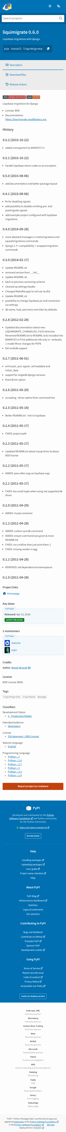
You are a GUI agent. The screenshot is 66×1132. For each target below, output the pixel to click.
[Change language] (58, 6)
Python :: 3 (14, 768)
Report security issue (33, 972)
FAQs (33, 878)
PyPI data (9, 608)
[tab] (33, 65)
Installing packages (31, 860)
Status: (33, 827)
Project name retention (31, 873)
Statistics (33, 905)
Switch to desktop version (33, 996)
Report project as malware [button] (33, 786)
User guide (31, 869)
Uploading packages (31, 864)
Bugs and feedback (33, 932)
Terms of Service (32, 968)
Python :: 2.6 (15, 760)
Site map (51, 1124)
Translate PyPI (31, 941)
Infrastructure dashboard (32, 900)
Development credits (31, 950)
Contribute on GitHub (31, 936)
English (12, 746)
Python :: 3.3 (15, 772)
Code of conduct (32, 977)
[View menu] (50, 6)
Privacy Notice (32, 981)
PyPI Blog (31, 896)
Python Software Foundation (31, 816)
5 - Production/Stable (20, 716)
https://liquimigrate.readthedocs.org (25, 119)
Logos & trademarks (33, 909)
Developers (14, 726)
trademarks (19, 1121)
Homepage (13, 593)
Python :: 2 (14, 757)
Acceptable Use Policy (32, 986)
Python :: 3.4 (15, 775)
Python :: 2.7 (15, 764)
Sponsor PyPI (33, 945)
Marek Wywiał (19, 668)
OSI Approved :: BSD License (23, 736)
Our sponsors (33, 914)
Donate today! (33, 835)
